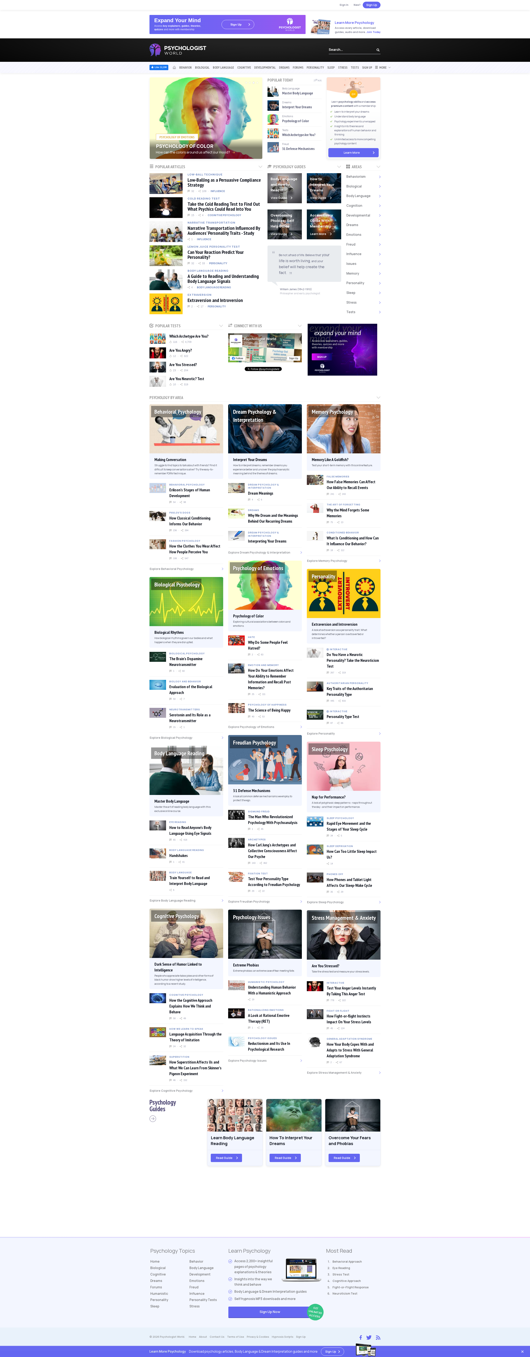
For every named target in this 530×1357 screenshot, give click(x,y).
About (203, 1337)
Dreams (284, 67)
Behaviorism (356, 176)
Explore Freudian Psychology (249, 901)
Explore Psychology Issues (247, 1060)
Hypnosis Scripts (282, 1337)
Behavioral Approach (347, 1261)
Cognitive (244, 67)
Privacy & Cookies (258, 1337)
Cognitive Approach (346, 1281)
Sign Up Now (290, 1312)
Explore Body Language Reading (172, 900)
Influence (353, 254)
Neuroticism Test (344, 1293)
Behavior (185, 67)
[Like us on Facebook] (360, 1336)
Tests (355, 67)
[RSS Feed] (378, 1337)
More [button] (382, 67)
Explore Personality (321, 733)
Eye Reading (341, 1268)
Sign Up (371, 5)
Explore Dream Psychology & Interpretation (259, 552)
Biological (202, 67)
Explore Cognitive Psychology (171, 1091)
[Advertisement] (265, 1204)
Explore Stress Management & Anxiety (334, 1073)
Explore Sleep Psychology (325, 902)
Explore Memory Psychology (327, 561)
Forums (298, 67)
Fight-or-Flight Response (350, 1287)
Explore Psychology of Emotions (251, 727)
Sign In (344, 5)
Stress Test (340, 1274)
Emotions (353, 234)
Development (200, 1274)
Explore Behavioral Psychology (172, 569)
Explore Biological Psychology (171, 738)
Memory (352, 273)
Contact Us (217, 1337)
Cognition (354, 205)
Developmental (265, 67)
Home (155, 1261)
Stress (342, 67)
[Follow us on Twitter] (369, 1337)
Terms (235, 1337)
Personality (315, 67)
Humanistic (159, 1293)
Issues (351, 264)
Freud (350, 244)
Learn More (352, 153)
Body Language (223, 67)
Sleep (331, 67)
